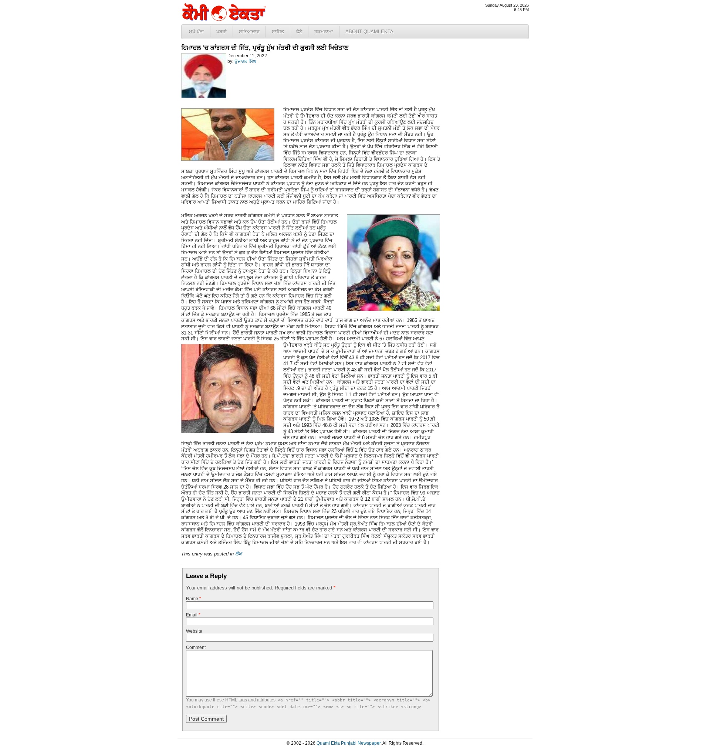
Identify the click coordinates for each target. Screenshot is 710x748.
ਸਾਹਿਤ (278, 31)
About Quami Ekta (369, 31)
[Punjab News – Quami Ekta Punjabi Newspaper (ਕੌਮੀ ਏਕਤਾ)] (223, 19)
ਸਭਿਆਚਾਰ (249, 31)
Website (194, 631)
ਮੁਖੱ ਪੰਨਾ (196, 31)
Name (193, 598)
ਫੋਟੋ (299, 31)
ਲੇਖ (238, 554)
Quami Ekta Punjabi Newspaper (349, 743)
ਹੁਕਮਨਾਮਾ (323, 31)
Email (193, 615)
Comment (196, 647)
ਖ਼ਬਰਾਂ (221, 31)
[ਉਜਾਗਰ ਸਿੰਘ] (203, 96)
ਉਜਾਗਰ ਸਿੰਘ (245, 61)
